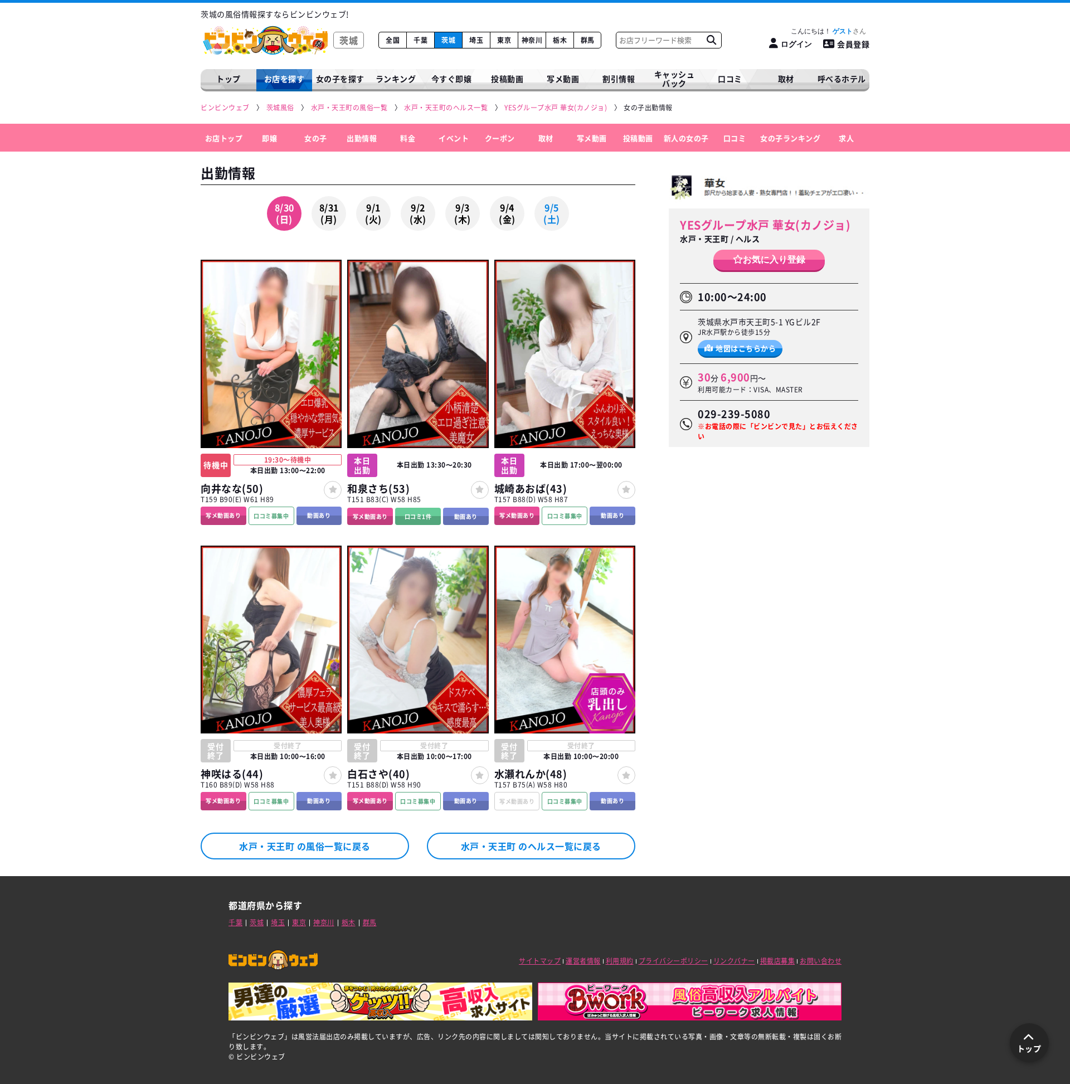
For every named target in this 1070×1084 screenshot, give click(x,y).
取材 (545, 137)
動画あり (318, 515)
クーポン (500, 137)
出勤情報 (362, 137)
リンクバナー (734, 961)
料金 (407, 137)
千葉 (420, 40)
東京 (504, 40)
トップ (228, 78)
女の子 (315, 137)
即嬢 (269, 137)
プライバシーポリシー (673, 961)
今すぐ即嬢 (451, 78)
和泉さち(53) (378, 488)
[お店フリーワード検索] (711, 40)
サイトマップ (540, 961)
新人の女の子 (686, 137)
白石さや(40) (378, 773)
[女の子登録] (333, 490)
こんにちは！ (822, 31)
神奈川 (532, 40)
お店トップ (224, 137)
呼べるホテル (842, 78)
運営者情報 (583, 961)
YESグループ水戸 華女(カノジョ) (765, 225)
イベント (454, 137)
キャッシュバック (674, 79)
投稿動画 (507, 78)
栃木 (560, 40)
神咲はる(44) (232, 773)
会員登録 (853, 44)
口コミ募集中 (271, 516)
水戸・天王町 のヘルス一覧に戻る (531, 846)
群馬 (588, 40)
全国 (393, 40)
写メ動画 (563, 78)
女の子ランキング (790, 137)
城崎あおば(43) (530, 488)
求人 (846, 137)
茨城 (448, 40)
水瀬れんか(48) (530, 773)
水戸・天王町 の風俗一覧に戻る (305, 846)
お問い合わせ (821, 961)
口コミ (730, 78)
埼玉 (476, 40)
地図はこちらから (746, 347)
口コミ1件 (418, 516)
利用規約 (620, 961)
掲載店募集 (777, 961)
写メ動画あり (223, 515)
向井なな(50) (232, 488)
